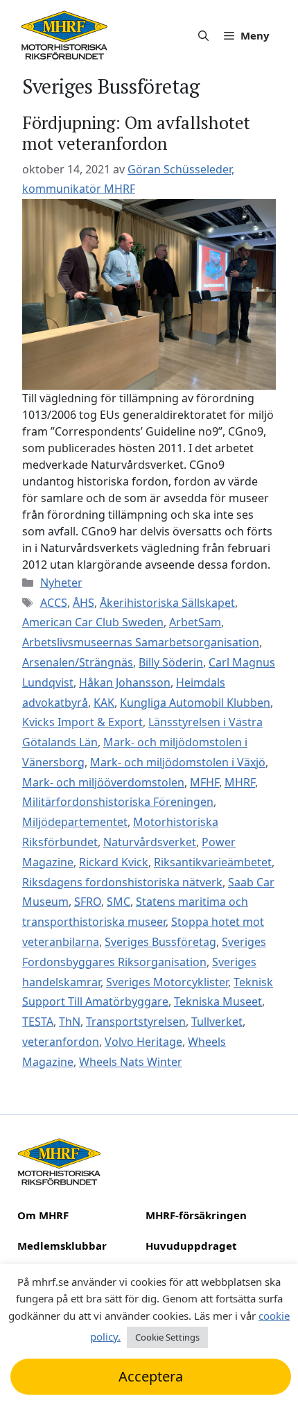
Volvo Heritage (143, 1041)
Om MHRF (43, 1215)
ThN (69, 1021)
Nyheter (61, 582)
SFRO (87, 901)
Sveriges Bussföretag (160, 941)
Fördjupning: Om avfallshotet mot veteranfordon (136, 133)
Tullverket (217, 1021)
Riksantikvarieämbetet (213, 862)
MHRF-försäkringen (196, 1215)
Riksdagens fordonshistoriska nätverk (122, 882)
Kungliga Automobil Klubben (195, 702)
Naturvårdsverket (149, 842)
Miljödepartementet (75, 821)
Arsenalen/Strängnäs (77, 662)
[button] (203, 35)
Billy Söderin (171, 662)
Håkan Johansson (124, 682)
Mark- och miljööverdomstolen (103, 782)
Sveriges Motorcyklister (167, 982)
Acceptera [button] (151, 1376)
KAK (104, 702)
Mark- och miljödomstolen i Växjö (177, 762)
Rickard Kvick (113, 862)
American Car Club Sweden (93, 622)
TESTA (37, 1021)
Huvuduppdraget (191, 1246)
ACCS (53, 602)
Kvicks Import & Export (82, 722)
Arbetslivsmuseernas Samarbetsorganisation (140, 642)
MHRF (240, 782)
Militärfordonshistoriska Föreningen (117, 801)
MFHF (204, 782)
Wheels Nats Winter (130, 1061)
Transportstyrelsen (136, 1021)
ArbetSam (195, 622)
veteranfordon (60, 1041)
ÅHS (83, 602)
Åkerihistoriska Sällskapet (167, 602)
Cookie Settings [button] (167, 1337)
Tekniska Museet (218, 1001)
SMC (118, 901)
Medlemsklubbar (62, 1246)
